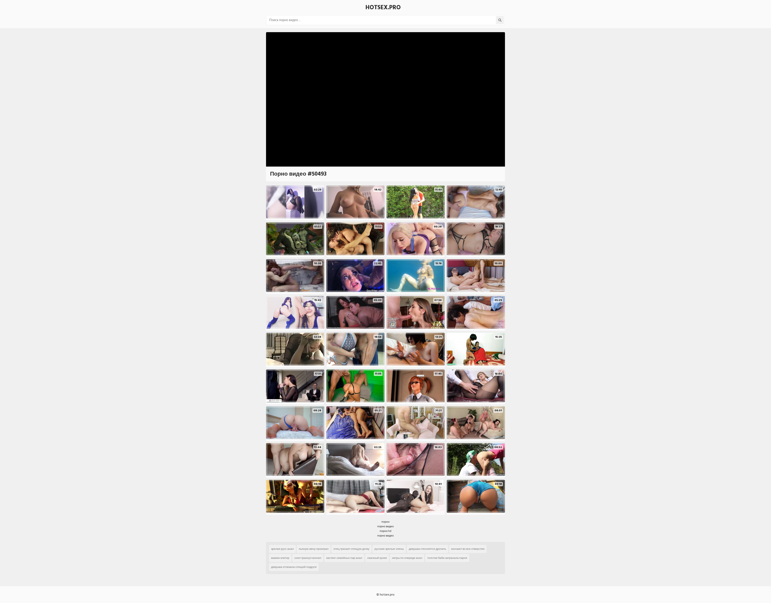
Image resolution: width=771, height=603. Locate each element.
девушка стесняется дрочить (427, 549)
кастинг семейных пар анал (344, 558)
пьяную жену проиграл (313, 549)
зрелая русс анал (282, 549)
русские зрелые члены (389, 549)
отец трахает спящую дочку (351, 549)
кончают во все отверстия (467, 549)
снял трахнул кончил (307, 558)
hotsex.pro (383, 7)
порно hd (385, 531)
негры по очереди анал (407, 558)
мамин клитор (280, 558)
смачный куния (377, 558)
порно (385, 521)
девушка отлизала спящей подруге (294, 567)
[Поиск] (500, 20)
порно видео (385, 526)
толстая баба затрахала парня (447, 558)
